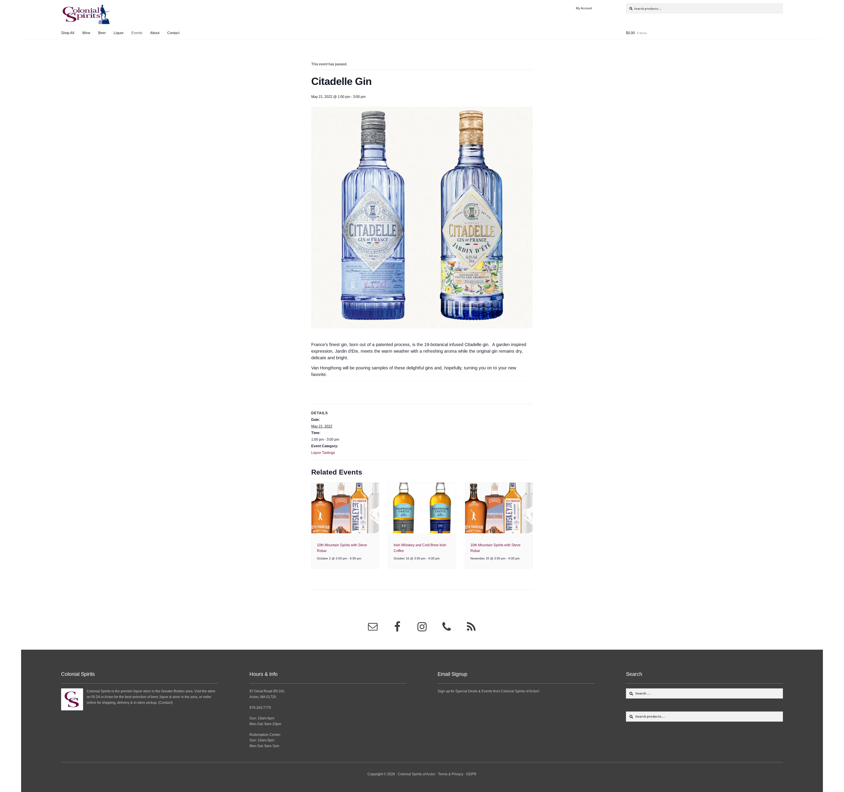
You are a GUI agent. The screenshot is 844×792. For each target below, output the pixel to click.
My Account (584, 8)
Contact (173, 33)
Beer (102, 33)
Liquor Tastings (323, 453)
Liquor (119, 33)
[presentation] (345, 508)
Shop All (67, 33)
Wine (86, 33)
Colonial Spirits (99, 691)
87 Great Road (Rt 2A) (266, 691)
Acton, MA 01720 (262, 697)
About (154, 33)
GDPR (471, 774)
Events (136, 33)
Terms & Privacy (450, 774)
